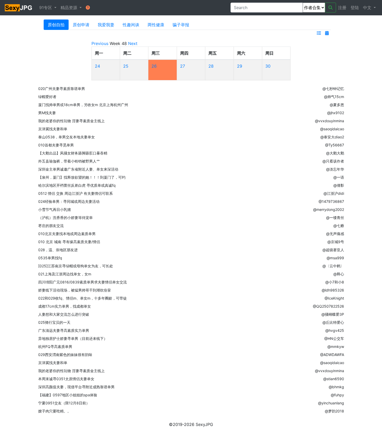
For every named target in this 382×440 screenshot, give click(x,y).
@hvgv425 (334, 330)
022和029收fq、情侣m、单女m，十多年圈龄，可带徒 (82, 298)
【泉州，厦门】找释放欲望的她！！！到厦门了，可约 (82, 177)
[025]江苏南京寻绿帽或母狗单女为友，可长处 (75, 266)
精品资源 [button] (69, 7)
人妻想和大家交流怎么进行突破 (63, 314)
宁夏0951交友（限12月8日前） (64, 403)
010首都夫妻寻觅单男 (56, 145)
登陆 (355, 7)
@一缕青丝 (335, 217)
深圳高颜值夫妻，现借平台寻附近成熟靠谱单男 (76, 387)
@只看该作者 (333, 161)
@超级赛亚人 (333, 250)
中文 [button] (368, 7)
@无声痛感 (335, 233)
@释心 (338, 274)
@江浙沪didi (334, 193)
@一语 (338, 177)
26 (154, 66)
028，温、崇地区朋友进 (58, 250)
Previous (99, 43)
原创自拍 (56, 24)
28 (211, 66)
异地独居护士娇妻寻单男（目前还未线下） (72, 338)
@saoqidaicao (332, 129)
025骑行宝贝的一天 (54, 322)
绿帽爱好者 (47, 96)
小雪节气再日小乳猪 (54, 209)
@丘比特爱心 (333, 322)
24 (97, 66)
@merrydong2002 (328, 209)
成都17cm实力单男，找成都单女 (64, 306)
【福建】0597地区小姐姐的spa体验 (67, 395)
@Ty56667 (334, 145)
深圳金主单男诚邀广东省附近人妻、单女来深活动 (78, 169)
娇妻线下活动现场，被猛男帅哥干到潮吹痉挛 (74, 290)
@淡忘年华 (335, 169)
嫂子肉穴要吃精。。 (54, 411)
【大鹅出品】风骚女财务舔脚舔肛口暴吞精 (72, 153)
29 (239, 66)
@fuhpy (337, 395)
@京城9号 (335, 242)
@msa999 (335, 258)
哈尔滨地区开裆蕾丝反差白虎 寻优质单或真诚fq (77, 185)
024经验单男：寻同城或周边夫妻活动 (69, 201)
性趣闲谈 (131, 24)
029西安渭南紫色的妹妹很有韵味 (65, 354)
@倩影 (338, 185)
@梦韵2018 (334, 411)
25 (125, 66)
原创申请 (81, 24)
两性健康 (156, 24)
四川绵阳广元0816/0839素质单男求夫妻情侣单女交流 (82, 282)
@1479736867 (331, 201)
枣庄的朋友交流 (51, 225)
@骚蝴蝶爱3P (332, 314)
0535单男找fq (50, 258)
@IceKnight (334, 298)
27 (182, 66)
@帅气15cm (334, 96)
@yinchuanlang (331, 403)
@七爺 (338, 225)
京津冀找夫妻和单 (52, 129)
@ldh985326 (333, 290)
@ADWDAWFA (332, 354)
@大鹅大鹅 (335, 153)
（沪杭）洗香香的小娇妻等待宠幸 (65, 217)
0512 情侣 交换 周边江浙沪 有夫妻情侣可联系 (75, 193)
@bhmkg (336, 387)
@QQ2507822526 (328, 306)
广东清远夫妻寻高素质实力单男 (63, 330)
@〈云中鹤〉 (333, 266)
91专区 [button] (46, 7)
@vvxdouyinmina (329, 121)
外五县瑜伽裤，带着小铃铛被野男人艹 (69, 161)
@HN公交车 (334, 338)
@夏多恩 (337, 104)
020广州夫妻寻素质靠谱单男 (61, 88)
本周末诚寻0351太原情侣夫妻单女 (66, 379)
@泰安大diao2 (332, 137)
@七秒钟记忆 (333, 88)
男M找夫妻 (47, 113)
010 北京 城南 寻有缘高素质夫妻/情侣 (69, 242)
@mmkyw (335, 346)
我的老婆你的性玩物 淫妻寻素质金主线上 (71, 121)
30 (268, 66)
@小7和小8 (334, 282)
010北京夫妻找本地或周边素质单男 (67, 233)
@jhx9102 (335, 113)
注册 (342, 7)
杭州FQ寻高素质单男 (55, 346)
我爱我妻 (106, 24)
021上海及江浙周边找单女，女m (64, 274)
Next (132, 43)
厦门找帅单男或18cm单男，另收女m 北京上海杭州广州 (83, 104)
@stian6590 (333, 379)
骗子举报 (181, 24)
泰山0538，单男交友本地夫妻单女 (66, 137)
